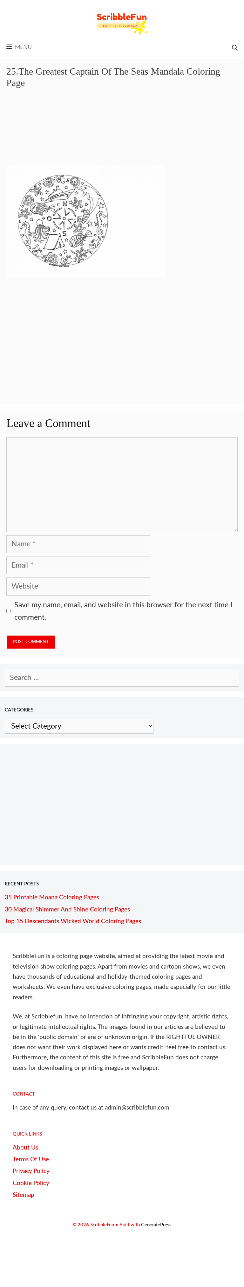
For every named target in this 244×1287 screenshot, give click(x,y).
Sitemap (23, 1195)
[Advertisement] (122, 131)
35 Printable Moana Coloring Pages (52, 898)
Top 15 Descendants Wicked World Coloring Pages (73, 921)
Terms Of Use (31, 1160)
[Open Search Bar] (235, 48)
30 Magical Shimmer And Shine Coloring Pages (67, 910)
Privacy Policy (31, 1171)
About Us (25, 1148)
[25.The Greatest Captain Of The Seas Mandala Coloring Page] (85, 275)
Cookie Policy (31, 1183)
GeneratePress (156, 1225)
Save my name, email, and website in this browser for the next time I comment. (123, 611)
